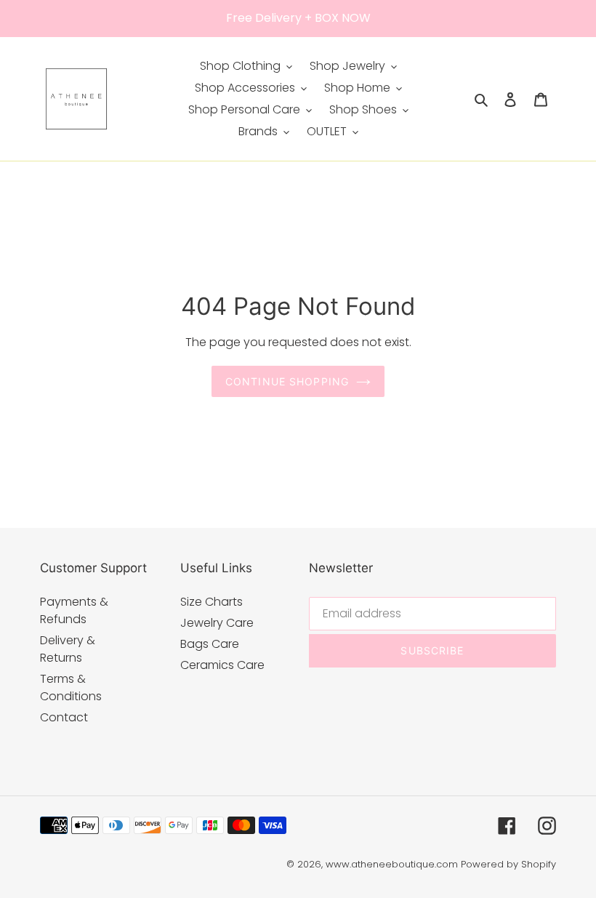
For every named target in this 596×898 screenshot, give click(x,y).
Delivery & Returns (67, 649)
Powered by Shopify (508, 864)
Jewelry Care (217, 622)
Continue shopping (287, 381)
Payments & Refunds (74, 610)
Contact (64, 717)
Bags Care (209, 644)
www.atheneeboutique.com (392, 864)
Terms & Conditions (71, 687)
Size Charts (211, 601)
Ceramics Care (222, 665)
